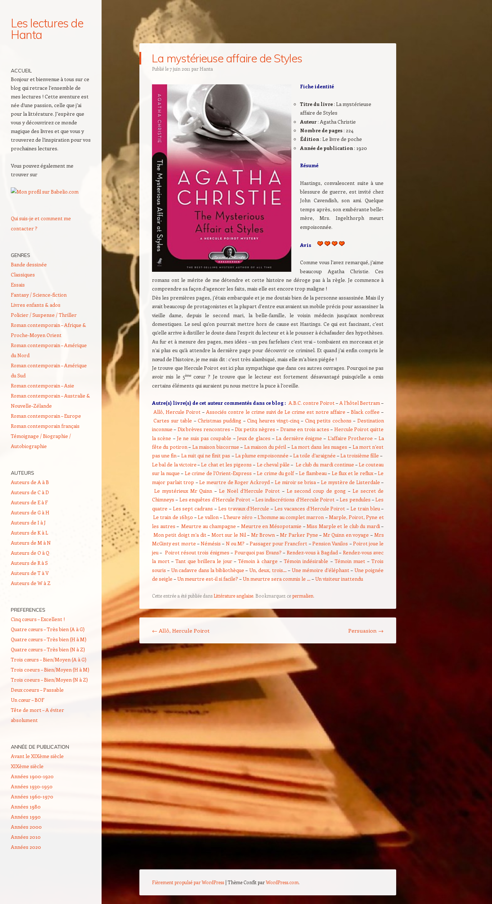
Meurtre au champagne (208, 526)
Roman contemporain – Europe (46, 415)
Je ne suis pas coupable (204, 438)
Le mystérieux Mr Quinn (183, 490)
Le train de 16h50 (173, 517)
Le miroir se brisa (295, 482)
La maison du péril (265, 446)
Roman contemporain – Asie (42, 385)
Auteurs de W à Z (30, 583)
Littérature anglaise (233, 596)
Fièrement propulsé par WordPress (188, 882)
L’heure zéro (237, 517)
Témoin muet (350, 561)
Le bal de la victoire (174, 464)
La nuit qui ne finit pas (206, 455)
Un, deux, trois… (268, 570)
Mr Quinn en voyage (346, 534)
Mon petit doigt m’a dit (179, 534)
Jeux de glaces (253, 438)
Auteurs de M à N (31, 542)
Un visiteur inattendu (339, 578)
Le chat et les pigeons (226, 464)
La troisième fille (359, 455)
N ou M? (235, 543)
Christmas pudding (219, 420)
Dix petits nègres (255, 429)
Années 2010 (26, 836)
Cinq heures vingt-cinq (273, 420)
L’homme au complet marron (291, 517)
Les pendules (355, 499)
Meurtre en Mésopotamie (271, 526)
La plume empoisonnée (262, 455)
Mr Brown (263, 534)
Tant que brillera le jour (203, 561)
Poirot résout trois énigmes (197, 552)
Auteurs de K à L (29, 532)
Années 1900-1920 (32, 776)
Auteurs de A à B (30, 482)
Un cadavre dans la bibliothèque (207, 570)
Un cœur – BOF (27, 699)
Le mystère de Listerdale (350, 482)
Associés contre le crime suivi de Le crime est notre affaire (275, 411)
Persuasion (366, 630)
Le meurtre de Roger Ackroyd (234, 482)
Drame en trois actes (304, 429)
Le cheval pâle (273, 464)
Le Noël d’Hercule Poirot (249, 490)
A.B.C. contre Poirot (312, 402)
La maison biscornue (215, 446)
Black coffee (365, 411)
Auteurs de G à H (30, 512)
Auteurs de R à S (29, 562)
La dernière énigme (299, 438)
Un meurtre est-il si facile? (207, 578)
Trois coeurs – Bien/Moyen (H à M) (50, 669)
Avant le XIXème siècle (37, 756)
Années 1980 (26, 806)
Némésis (211, 543)
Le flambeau (312, 473)
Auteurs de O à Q (30, 552)
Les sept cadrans (193, 508)
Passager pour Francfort (279, 543)
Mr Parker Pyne (299, 534)
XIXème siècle (27, 766)
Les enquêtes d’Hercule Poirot (214, 499)
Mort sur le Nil (228, 534)
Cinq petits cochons (328, 420)
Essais (18, 284)
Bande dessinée (29, 264)
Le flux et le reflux (352, 473)
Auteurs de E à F (29, 502)
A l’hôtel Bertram (359, 402)
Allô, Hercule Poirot (177, 411)
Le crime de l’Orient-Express (218, 473)
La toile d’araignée (314, 455)
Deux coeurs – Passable (37, 689)
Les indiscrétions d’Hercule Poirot (295, 499)
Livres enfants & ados (36, 304)
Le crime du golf (276, 473)
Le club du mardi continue (325, 464)
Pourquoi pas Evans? (258, 552)
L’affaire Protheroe (350, 438)
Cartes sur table (172, 420)
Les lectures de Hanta (47, 29)
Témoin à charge (257, 561)
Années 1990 (26, 816)
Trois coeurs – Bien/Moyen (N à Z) (49, 679)
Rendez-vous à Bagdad (312, 552)
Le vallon (208, 517)
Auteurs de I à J (28, 522)
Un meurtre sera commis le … (276, 578)
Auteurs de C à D (30, 492)
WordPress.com (282, 882)
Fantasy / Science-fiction (39, 294)
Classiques (23, 274)
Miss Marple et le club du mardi (343, 526)
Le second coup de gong (316, 490)
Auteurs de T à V (30, 573)
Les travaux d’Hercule (243, 508)
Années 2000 (26, 826)
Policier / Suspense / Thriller (44, 314)
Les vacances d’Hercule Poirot (309, 508)
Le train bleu (365, 508)
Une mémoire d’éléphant (320, 570)
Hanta (206, 69)
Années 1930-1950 (32, 786)
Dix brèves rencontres (204, 429)
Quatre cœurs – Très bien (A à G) (48, 629)
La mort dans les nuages (319, 446)
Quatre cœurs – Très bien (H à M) (48, 639)
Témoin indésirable (306, 561)
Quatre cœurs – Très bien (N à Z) (48, 649)
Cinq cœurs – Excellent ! (38, 619)
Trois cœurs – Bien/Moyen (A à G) (48, 659)
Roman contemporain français (45, 425)
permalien (302, 596)
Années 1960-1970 (32, 796)
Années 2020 (26, 846)
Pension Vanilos (330, 543)
